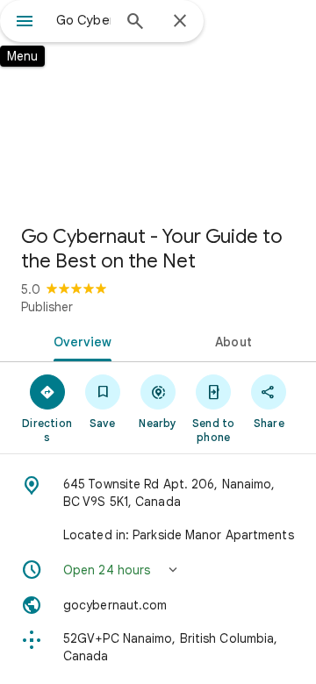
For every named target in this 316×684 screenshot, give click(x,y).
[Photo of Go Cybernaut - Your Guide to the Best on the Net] (158, 105)
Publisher (47, 307)
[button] (158, 570)
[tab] (79, 340)
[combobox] (83, 20)
